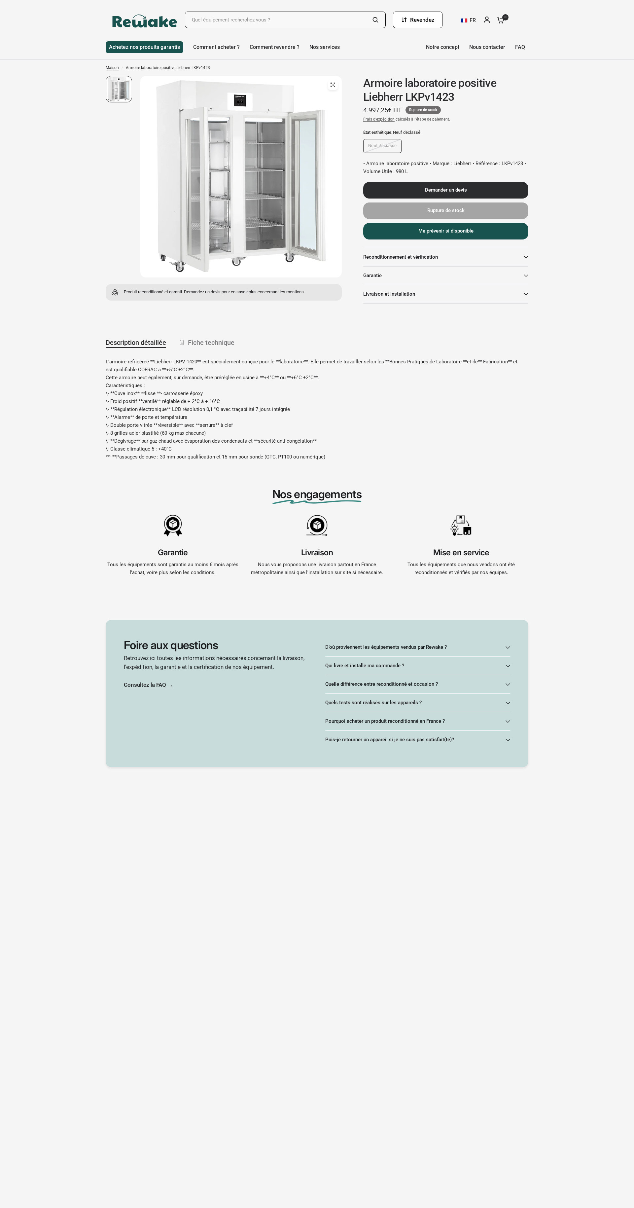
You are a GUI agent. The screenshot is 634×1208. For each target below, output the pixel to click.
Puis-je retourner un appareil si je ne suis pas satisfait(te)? (389, 740)
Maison (112, 67)
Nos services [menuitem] (324, 47)
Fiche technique (211, 343)
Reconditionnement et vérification (400, 257)
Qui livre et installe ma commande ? (364, 666)
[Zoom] (333, 85)
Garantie (372, 275)
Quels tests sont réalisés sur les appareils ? (373, 703)
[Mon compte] (488, 20)
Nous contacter (487, 47)
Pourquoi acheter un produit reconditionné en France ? (385, 721)
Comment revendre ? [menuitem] (274, 47)
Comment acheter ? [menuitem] (216, 47)
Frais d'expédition (379, 119)
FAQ (520, 47)
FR (473, 20)
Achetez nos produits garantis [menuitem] (144, 47)
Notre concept (442, 47)
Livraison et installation (389, 294)
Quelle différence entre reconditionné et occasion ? (381, 684)
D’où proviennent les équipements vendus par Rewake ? (386, 647)
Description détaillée (136, 343)
